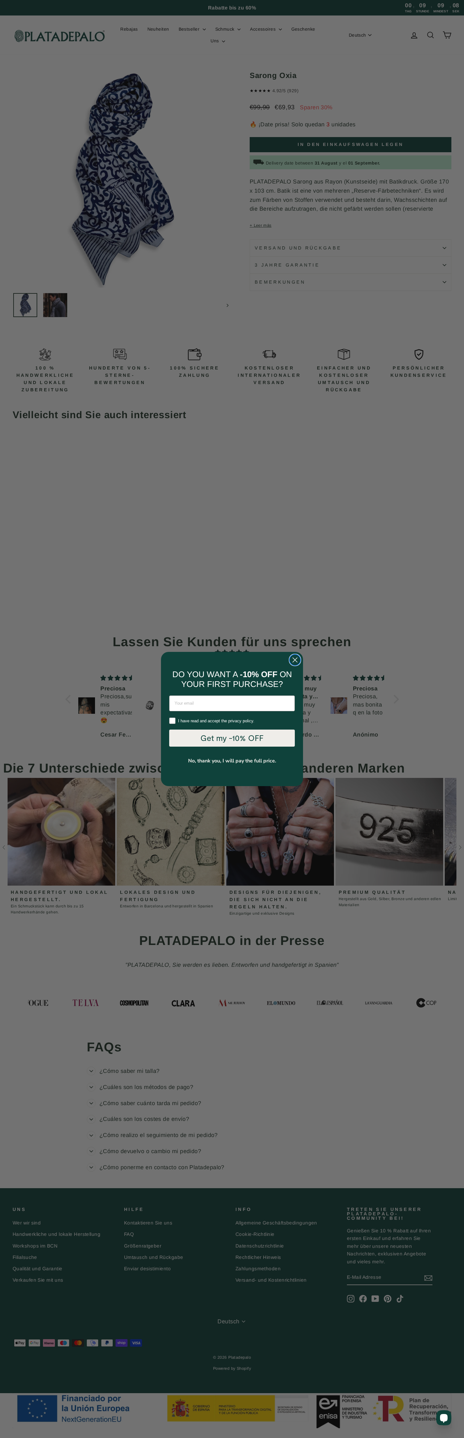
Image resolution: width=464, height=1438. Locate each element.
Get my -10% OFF (232, 738)
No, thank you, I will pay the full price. (232, 760)
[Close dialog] (294, 659)
